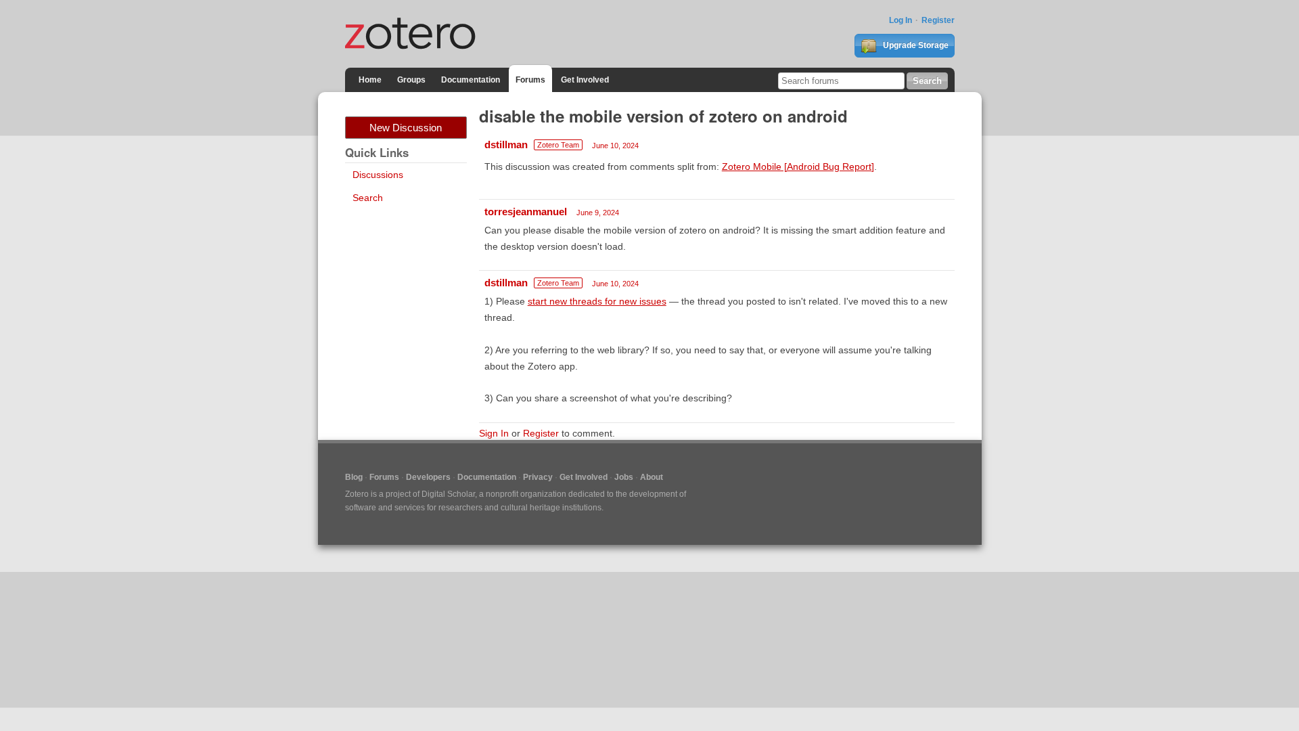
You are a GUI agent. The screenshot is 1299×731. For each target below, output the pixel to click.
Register (938, 20)
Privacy (538, 477)
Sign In (494, 433)
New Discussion (405, 127)
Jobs (623, 477)
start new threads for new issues (597, 301)
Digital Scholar (448, 494)
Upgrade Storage (915, 45)
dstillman (506, 144)
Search (367, 197)
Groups (411, 80)
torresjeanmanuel (525, 211)
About (651, 477)
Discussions (377, 174)
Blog (354, 477)
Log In (900, 20)
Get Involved (585, 80)
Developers (428, 477)
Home (370, 80)
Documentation (470, 80)
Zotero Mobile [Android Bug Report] (798, 166)
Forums (530, 80)
